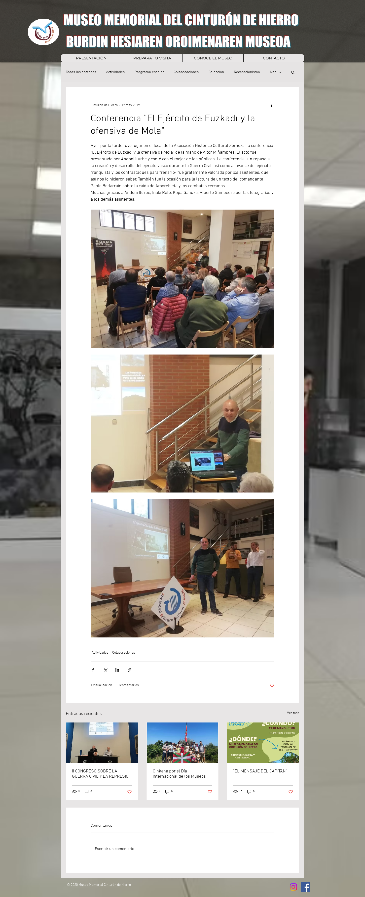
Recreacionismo (247, 72)
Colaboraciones (186, 72)
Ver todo (293, 713)
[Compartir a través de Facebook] (93, 670)
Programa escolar (149, 72)
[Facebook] (305, 887)
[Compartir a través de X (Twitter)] (105, 670)
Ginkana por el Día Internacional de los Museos (179, 774)
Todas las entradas (81, 72)
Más (273, 72)
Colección (216, 72)
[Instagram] (293, 887)
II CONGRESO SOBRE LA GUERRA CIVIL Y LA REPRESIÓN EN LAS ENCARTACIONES (102, 774)
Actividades (115, 72)
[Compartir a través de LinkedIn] (117, 670)
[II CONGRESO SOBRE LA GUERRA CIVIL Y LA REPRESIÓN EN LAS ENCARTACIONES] (102, 742)
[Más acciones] (271, 105)
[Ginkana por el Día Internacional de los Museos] (183, 742)
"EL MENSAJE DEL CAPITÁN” (260, 771)
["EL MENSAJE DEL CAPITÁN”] (263, 742)
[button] (293, 72)
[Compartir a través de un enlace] (129, 670)
